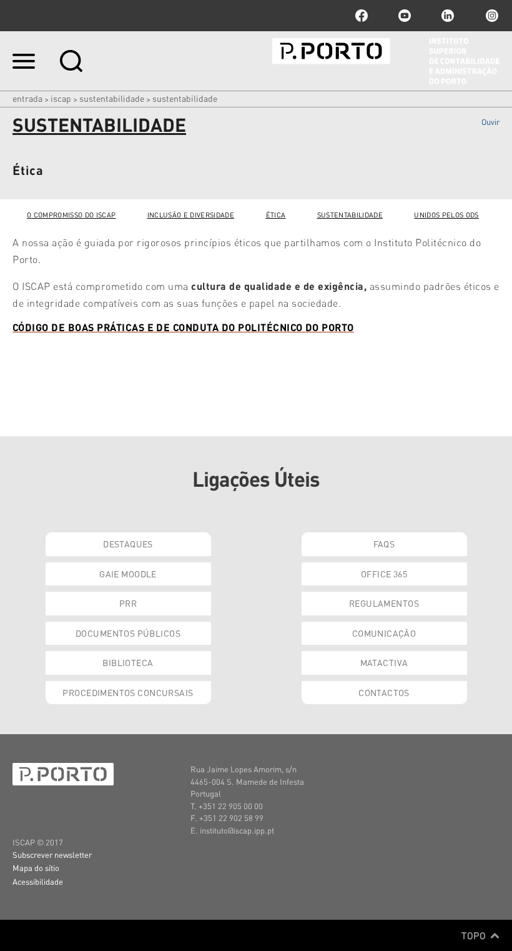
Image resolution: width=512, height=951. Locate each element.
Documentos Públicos (128, 633)
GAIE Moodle (128, 573)
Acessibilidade (37, 881)
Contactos (384, 692)
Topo (474, 935)
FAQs (384, 543)
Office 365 (384, 573)
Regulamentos (384, 603)
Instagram (491, 15)
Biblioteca (127, 662)
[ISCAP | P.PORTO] (386, 61)
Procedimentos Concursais (127, 692)
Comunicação (384, 633)
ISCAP (61, 98)
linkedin (447, 15)
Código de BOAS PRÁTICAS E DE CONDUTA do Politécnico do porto (183, 327)
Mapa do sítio (35, 867)
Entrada (27, 98)
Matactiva (384, 662)
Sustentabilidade (111, 98)
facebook (361, 15)
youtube (404, 15)
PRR (128, 603)
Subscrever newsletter (52, 854)
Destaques (128, 543)
